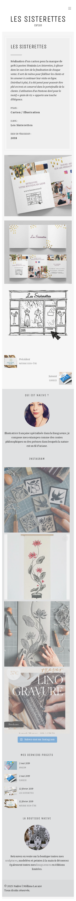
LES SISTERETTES (26, 793)
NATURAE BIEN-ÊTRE (27, 805)
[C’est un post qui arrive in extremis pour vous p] (37, 567)
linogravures (43, 864)
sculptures (11, 860)
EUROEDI (23, 780)
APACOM (22, 767)
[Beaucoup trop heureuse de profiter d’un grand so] (37, 500)
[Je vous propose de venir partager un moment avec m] (37, 701)
